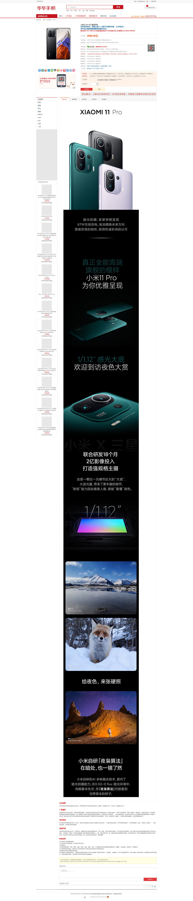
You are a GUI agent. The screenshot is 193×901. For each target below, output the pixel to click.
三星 (83, 10)
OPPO (40, 114)
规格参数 (74, 99)
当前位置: (38, 19)
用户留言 (94, 99)
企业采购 (113, 16)
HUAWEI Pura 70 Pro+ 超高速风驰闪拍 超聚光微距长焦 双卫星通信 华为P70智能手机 (46, 235)
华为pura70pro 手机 (46, 216)
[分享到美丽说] (61, 70)
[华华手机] (39, 1)
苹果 (67, 10)
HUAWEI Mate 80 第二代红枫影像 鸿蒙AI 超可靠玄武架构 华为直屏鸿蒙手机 (46, 389)
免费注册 (153, 1)
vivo (39, 120)
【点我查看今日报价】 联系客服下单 (107, 80)
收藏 (99, 89)
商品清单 (84, 99)
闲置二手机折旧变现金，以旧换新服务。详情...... (100, 66)
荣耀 (75, 10)
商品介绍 (64, 99)
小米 (79, 10)
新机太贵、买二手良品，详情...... (96, 68)
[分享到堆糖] (74, 70)
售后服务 (84, 73)
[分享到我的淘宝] (67, 70)
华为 (71, 10)
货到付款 (103, 16)
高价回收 (92, 10)
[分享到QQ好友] (55, 70)
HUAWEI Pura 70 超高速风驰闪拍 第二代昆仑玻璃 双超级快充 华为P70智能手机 (47, 197)
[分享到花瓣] (64, 70)
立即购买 (86, 89)
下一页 (153, 887)
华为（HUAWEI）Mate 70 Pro (47, 294)
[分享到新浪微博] (46, 70)
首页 (60, 16)
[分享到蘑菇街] (58, 70)
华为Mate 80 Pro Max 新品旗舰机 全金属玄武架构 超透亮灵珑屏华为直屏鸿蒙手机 (47, 429)
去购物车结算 (151, 7)
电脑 (39, 105)
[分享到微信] (52, 70)
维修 (87, 10)
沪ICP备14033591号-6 (76, 894)
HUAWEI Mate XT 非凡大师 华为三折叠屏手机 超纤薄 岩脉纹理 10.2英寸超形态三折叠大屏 (46, 256)
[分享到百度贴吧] (70, 70)
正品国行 (49, 19)
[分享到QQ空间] (42, 70)
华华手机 (46, 8)
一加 (39, 126)
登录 (147, 1)
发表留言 (150, 879)
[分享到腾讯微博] (49, 70)
